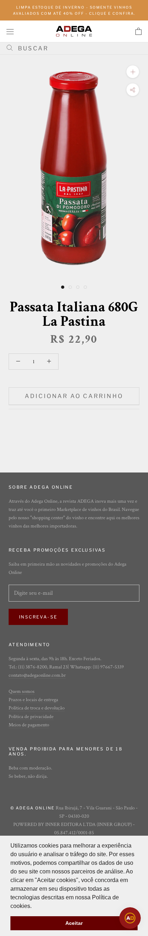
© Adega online (32, 808)
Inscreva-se (38, 617)
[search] (76, 48)
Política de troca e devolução (37, 708)
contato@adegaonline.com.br (37, 675)
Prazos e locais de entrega (33, 700)
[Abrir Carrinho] (138, 31)
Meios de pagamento (29, 725)
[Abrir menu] (10, 31)
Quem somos (21, 691)
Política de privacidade (31, 716)
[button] (34, 906)
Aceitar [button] (74, 923)
